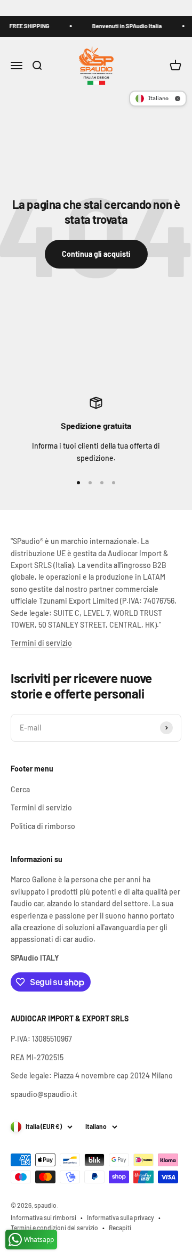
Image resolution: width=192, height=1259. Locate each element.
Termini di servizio (41, 642)
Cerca (20, 789)
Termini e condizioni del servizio (54, 1227)
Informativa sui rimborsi (43, 1217)
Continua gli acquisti (96, 253)
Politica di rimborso (43, 826)
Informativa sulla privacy (120, 1217)
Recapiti (120, 1227)
